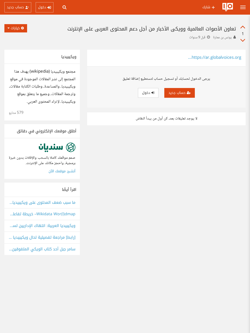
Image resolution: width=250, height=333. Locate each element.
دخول (146, 92)
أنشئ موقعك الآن (62, 171)
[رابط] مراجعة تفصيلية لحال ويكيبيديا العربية (42, 237)
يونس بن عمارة (222, 37)
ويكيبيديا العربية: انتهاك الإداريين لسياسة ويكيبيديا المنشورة (42, 226)
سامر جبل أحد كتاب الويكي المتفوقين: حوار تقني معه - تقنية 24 (42, 249)
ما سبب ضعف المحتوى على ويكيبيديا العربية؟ (42, 203)
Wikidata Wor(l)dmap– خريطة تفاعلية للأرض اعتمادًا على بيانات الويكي (42, 214)
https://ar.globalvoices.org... (214, 57)
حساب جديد (177, 92)
